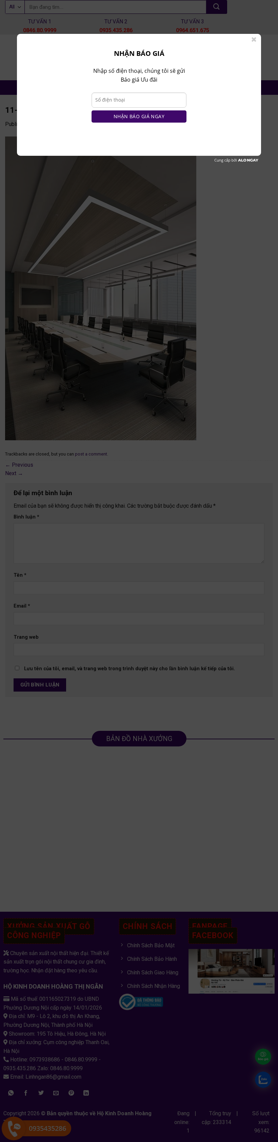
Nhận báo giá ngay (139, 116)
